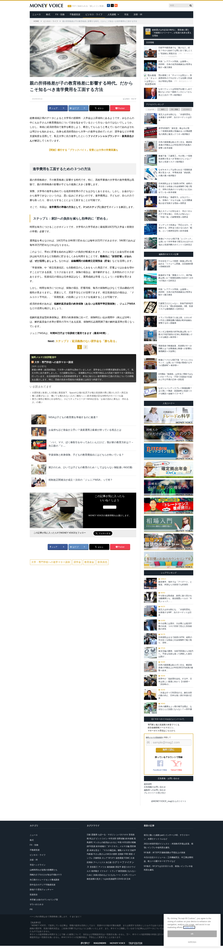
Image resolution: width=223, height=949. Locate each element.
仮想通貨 (119, 858)
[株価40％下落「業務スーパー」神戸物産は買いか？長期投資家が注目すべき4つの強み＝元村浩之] (150, 279)
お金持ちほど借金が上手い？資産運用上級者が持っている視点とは (85, 430)
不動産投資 (75, 14)
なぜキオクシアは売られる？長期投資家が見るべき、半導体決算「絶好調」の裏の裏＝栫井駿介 (175, 173)
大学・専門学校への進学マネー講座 (53, 362)
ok (192, 934)
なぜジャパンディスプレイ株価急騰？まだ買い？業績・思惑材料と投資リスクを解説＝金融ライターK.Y (175, 391)
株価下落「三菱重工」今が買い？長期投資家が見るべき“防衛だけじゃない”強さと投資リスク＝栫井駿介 (175, 159)
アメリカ (102, 867)
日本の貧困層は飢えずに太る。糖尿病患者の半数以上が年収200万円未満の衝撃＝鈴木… (175, 667)
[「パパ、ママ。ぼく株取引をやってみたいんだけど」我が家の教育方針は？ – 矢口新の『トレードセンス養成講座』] (38, 444)
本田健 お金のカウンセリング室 (44, 899)
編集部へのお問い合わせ (155, 790)
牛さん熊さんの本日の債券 (105, 854)
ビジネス (186, 109)
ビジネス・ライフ (93, 14)
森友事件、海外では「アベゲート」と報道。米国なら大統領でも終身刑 (175, 583)
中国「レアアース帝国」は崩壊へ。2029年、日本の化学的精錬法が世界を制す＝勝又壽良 (175, 64)
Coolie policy (189, 927)
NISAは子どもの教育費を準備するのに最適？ (73, 417)
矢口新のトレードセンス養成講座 (44, 880)
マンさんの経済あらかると (105, 842)
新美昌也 (102, 562)
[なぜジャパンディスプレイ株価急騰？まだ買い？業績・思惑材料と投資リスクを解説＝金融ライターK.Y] (150, 392)
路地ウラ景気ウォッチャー (41, 889)
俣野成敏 (121, 838)
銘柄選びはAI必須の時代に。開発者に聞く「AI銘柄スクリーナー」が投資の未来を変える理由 (171, 33)
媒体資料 (148, 784)
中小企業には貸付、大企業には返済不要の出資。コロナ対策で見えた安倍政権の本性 (175, 626)
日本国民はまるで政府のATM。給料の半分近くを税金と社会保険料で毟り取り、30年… (175, 640)
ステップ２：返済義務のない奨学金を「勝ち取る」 (86, 341)
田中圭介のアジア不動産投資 (42, 885)
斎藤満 (94, 834)
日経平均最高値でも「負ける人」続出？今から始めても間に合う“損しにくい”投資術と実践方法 (175, 50)
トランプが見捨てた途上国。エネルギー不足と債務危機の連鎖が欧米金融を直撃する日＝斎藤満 (175, 320)
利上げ (92, 838)
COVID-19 (121, 879)
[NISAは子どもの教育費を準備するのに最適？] (38, 419)
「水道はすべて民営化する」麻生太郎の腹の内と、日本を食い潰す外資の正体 (175, 695)
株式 (48, 14)
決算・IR (138, 14)
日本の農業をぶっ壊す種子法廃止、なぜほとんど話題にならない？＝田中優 (175, 707)
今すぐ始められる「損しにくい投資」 (89, 6)
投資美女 (34, 894)
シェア (54, 108)
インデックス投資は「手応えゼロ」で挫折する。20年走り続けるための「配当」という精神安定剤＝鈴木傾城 (175, 228)
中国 (120, 842)
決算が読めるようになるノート (107, 875)
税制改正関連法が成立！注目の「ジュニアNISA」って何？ (81, 480)
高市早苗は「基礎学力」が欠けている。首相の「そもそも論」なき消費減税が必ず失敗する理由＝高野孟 (175, 200)
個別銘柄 (111, 867)
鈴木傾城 (129, 838)
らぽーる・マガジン (107, 834)
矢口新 (109, 862)
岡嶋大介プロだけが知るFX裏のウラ (46, 875)
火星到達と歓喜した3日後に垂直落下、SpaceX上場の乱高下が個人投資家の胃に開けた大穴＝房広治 (80, 392)
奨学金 (77, 562)
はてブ (75, 108)
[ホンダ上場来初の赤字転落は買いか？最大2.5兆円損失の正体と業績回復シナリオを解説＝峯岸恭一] (150, 335)
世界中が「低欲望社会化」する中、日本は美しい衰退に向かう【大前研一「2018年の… (175, 681)
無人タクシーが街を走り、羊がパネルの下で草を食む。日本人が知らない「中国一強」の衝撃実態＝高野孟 (175, 214)
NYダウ (111, 858)
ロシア (105, 858)
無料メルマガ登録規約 (154, 737)
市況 (126, 14)
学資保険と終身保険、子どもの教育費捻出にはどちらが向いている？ (86, 454)
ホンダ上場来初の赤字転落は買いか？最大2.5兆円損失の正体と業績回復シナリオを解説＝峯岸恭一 (175, 334)
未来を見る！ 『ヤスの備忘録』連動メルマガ (109, 850)
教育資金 (89, 562)
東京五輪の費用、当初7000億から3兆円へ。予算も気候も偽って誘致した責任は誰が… (175, 654)
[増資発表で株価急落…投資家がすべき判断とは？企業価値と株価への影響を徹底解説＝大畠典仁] (150, 349)
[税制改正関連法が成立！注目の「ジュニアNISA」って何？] (38, 482)
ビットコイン (102, 838)
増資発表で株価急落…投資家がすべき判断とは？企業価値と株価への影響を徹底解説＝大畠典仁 (175, 348)
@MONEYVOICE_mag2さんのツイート (168, 801)
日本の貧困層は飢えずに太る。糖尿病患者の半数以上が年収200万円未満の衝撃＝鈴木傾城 (175, 145)
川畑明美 (97, 858)
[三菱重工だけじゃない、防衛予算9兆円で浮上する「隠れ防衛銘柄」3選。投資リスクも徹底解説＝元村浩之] (150, 307)
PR (31, 909)
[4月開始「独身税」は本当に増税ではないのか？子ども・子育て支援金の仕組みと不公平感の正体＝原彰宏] (150, 377)
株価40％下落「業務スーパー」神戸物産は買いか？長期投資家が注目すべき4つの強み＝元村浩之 (175, 278)
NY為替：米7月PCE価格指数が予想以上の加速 (164, 852)
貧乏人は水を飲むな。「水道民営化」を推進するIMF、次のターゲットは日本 (175, 117)
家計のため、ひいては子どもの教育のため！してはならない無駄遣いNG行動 (90, 467)
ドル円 (124, 875)
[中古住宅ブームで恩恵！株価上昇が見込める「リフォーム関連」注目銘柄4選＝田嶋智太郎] (150, 265)
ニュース (36, 14)
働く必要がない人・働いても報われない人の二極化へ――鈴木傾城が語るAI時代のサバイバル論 (77, 396)
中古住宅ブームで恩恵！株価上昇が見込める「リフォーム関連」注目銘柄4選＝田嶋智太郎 (175, 264)
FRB (126, 854)
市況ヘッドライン (38, 865)
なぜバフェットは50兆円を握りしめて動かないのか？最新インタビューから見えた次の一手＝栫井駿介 (175, 92)
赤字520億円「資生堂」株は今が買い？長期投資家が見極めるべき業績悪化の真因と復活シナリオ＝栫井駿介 (175, 131)
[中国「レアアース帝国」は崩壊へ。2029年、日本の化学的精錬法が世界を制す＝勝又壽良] (150, 293)
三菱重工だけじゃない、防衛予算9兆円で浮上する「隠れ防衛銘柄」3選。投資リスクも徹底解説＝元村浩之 (175, 306)
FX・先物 (59, 14)
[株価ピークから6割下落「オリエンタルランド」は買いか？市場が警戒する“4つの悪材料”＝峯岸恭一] (150, 363)
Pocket (121, 108)
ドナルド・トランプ (109, 871)
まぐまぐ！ (77, 916)
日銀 (89, 834)
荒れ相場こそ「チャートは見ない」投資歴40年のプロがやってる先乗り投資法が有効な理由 (175, 78)
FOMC (127, 858)
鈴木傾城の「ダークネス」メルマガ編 (112, 846)
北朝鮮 (120, 854)
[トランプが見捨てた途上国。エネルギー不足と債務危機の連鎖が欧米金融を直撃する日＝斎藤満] (150, 321)
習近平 (118, 867)
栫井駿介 (95, 871)
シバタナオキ (122, 834)
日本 (128, 879)
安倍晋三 (94, 867)
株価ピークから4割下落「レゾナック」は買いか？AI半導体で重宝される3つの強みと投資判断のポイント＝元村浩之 (176, 242)
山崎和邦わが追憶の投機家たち (43, 870)
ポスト (100, 108)
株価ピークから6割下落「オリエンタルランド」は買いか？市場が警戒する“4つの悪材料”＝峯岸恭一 (175, 362)
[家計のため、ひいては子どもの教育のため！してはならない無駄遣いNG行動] (38, 469)
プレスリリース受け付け (155, 793)
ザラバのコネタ (37, 904)
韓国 (131, 854)
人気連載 (112, 14)
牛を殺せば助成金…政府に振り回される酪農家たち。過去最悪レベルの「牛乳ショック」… (175, 598)
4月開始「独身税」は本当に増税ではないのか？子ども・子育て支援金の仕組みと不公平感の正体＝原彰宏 (175, 377)
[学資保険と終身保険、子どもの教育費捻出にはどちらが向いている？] (38, 457)
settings (192, 942)
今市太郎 (112, 838)
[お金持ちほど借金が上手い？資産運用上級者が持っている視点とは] (38, 432)
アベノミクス (99, 862)
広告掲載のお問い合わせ (155, 787)
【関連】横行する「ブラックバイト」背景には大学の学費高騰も (83, 150)
